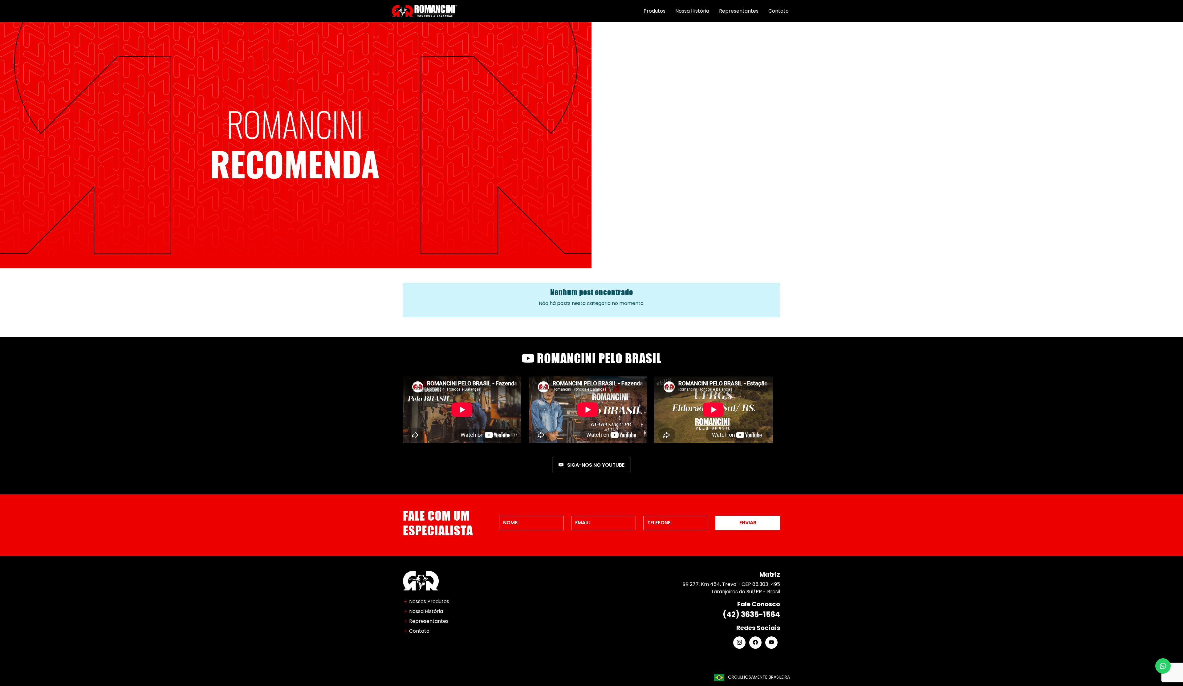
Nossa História (692, 10)
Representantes (738, 10)
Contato (778, 10)
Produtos (654, 10)
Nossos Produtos (429, 601)
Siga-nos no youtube (595, 465)
